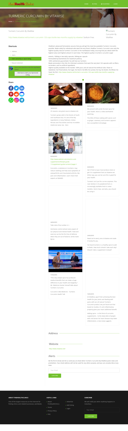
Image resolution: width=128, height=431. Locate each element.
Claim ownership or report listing (21, 59)
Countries (106, 4)
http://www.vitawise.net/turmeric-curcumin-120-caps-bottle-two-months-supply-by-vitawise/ (45, 37)
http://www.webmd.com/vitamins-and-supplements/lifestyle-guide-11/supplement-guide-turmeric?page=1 (63, 161)
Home (86, 4)
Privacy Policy (52, 411)
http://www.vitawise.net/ (57, 349)
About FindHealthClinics (53, 403)
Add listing (70, 405)
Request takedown (17, 63)
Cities (95, 4)
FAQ (49, 414)
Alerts (13, 55)
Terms (50, 407)
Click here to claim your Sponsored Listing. (27, 74)
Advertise (70, 402)
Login (116, 4)
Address (14, 51)
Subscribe (55, 375)
